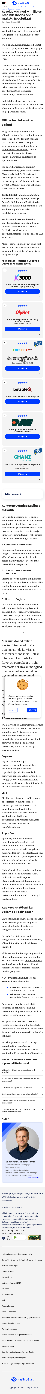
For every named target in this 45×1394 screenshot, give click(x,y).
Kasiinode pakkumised (11, 1323)
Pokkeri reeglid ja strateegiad (14, 1358)
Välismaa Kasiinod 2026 (11, 1283)
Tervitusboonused (9, 1329)
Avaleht (4, 7)
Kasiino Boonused (9, 1312)
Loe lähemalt (33, 1177)
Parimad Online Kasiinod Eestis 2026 (17, 1254)
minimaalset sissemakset (15, 149)
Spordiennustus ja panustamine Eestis (18, 1352)
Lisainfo (12, 710)
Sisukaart (5, 1289)
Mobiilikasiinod (8, 1271)
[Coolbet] (22, 350)
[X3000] (22, 278)
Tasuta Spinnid (8, 1306)
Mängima (22, 291)
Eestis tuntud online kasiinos (26, 69)
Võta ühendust (8, 1294)
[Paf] (22, 423)
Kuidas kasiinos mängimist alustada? (17, 1335)
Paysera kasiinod (29, 779)
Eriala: (8, 1170)
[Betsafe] (22, 390)
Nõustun (32, 710)
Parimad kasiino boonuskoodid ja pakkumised (21, 1317)
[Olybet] (22, 313)
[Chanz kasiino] (22, 458)
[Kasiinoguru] (23, 1381)
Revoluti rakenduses (31, 534)
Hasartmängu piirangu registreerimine (18, 1363)
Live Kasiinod (7, 1277)
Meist (4, 1300)
